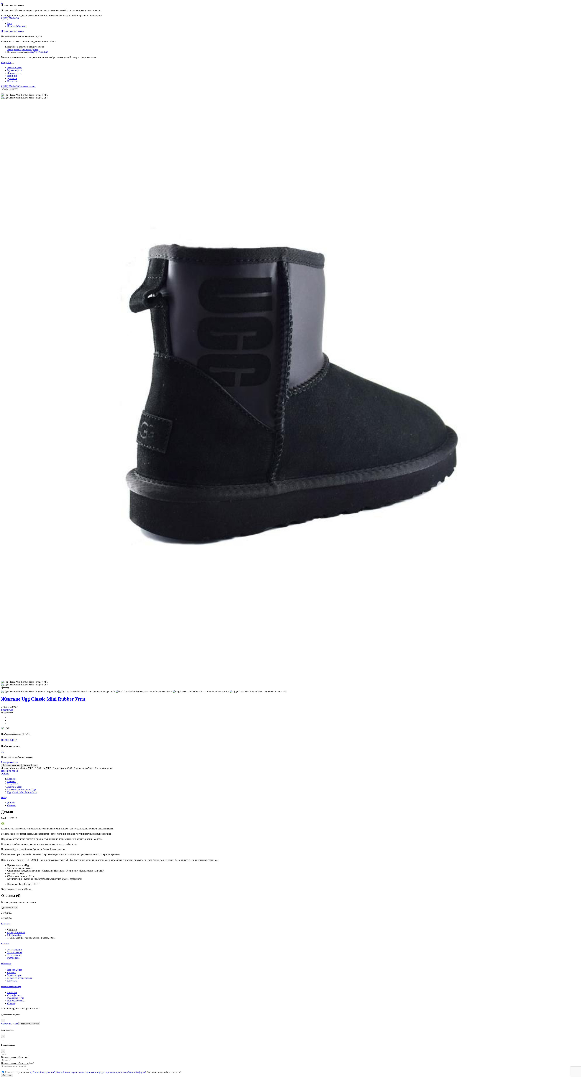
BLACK (5, 740)
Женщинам (13, 49)
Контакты (12, 81)
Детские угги (14, 73)
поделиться (7, 709)
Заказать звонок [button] (27, 86)
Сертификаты (14, 995)
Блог (9, 23)
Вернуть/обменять (16, 26)
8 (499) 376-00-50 (10, 18)
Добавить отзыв (9, 907)
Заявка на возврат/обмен (20, 978)
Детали (5, 773)
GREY (13, 740)
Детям (34, 49)
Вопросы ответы (16, 1000)
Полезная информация (11, 986)
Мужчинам (25, 49)
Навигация (6, 964)
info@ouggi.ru (14, 935)
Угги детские (14, 955)
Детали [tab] (11, 802)
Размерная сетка (9, 762)
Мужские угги (14, 70)
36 (2, 752)
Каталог (5, 944)
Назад (4, 797)
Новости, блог (14, 969)
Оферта (11, 1003)
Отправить (7, 1075)
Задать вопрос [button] (14, 975)
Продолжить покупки (29, 1024)
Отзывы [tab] (11, 805)
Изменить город (9, 771)
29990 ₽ (14, 707)
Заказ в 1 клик (30, 765)
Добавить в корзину (11, 765)
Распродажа (13, 958)
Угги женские (14, 949)
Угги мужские (14, 952)
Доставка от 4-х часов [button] (12, 31)
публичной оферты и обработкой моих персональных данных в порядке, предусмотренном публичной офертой (88, 1072)
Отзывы (11, 972)
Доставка (12, 78)
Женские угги (14, 67)
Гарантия (12, 992)
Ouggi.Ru (6, 62)
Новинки (12, 75)
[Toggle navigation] (12, 63)
